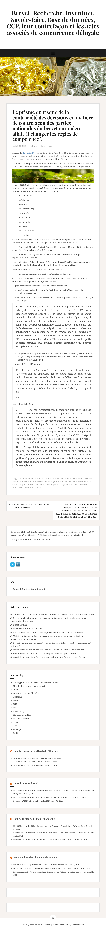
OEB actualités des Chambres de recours (35, 857)
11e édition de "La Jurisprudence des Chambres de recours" (40, 864)
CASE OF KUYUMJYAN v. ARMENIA (29, 761)
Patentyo (17, 729)
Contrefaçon (47, 146)
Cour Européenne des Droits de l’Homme (35, 751)
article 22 (54, 478)
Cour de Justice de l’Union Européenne (34, 818)
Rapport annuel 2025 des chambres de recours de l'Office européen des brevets (49, 871)
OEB (15, 725)
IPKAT (16, 707)
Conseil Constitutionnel (25, 783)
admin (34, 146)
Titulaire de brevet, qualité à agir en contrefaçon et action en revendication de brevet (53, 614)
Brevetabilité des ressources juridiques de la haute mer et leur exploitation (48, 632)
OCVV (15, 722)
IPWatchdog (18, 711)
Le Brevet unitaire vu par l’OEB (28, 628)
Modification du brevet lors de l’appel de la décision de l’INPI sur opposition (48, 649)
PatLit (16, 733)
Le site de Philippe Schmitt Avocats (29, 589)
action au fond (26, 478)
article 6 (73, 478)
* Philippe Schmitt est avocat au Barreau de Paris (36, 682)
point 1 (48, 484)
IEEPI (15, 700)
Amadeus (64, 924)
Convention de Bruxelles (31, 481)
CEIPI (15, 689)
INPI (15, 704)
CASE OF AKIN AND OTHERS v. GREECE (31, 758)
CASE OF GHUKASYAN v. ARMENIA (29, 765)
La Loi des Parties (21, 718)
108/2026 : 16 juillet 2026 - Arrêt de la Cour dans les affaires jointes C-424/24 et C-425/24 (53, 832)
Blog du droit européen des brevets (29, 686)
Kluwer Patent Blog (22, 715)
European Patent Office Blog (26, 693)
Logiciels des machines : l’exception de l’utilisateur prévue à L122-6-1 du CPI (49, 657)
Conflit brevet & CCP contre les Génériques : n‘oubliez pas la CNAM (44, 653)
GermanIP (17, 696)
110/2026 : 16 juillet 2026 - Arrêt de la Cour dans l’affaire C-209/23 (43, 839)
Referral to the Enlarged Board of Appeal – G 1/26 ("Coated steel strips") (46, 868)
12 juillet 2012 (30, 153)
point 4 (56, 484)
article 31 (64, 478)
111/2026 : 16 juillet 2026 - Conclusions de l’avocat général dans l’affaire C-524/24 (50, 826)
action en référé (42, 478)
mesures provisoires (54, 481)
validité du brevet (32, 487)
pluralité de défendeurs (33, 484)
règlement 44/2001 (69, 484)
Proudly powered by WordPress (36, 924)
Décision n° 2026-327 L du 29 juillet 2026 (31, 801)
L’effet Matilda (20, 624)
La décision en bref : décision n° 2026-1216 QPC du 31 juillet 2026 (43, 797)
